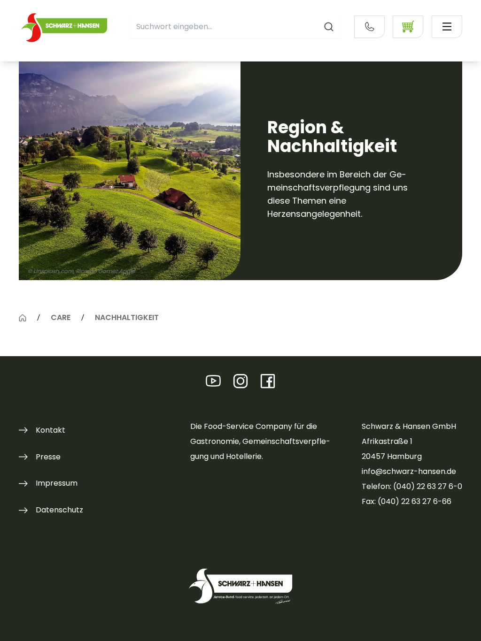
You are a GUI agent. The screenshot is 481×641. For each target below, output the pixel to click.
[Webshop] (408, 26)
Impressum (57, 483)
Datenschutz (59, 509)
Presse (48, 456)
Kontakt (50, 430)
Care (60, 318)
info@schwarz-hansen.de (409, 471)
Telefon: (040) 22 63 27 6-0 (412, 486)
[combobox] (235, 26)
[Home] (22, 318)
